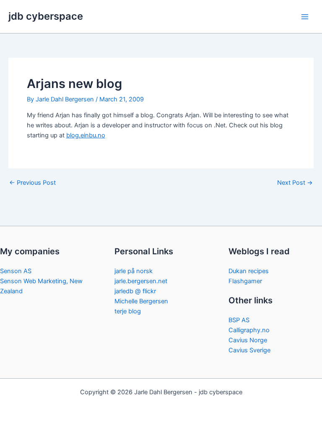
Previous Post (32, 183)
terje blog (127, 311)
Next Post (295, 183)
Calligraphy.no (249, 330)
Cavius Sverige (249, 350)
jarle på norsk (133, 271)
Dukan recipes (249, 271)
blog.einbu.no (85, 135)
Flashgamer (245, 281)
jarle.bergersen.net (140, 281)
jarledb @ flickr (135, 291)
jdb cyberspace (45, 16)
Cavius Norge (248, 340)
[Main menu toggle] (305, 17)
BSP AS (239, 320)
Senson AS (15, 271)
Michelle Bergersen (141, 301)
